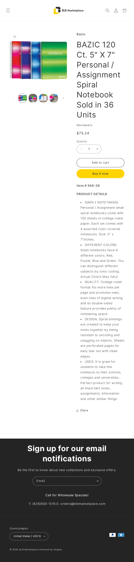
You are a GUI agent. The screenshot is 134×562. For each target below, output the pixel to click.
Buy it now (100, 173)
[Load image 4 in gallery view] (54, 98)
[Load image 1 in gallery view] (22, 98)
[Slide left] (13, 98)
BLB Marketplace (29, 549)
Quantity (82, 141)
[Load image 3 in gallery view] (43, 98)
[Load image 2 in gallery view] (33, 98)
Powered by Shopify (50, 549)
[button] (8, 10)
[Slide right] (63, 98)
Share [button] (84, 410)
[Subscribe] (97, 481)
